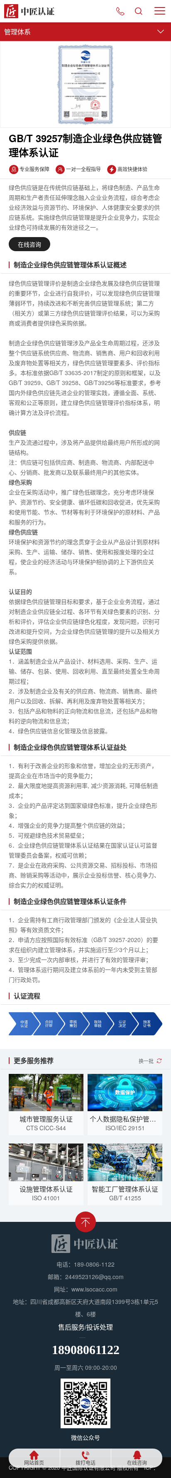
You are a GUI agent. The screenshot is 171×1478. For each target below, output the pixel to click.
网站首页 (34, 1463)
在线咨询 (137, 1463)
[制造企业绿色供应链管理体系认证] (85, 84)
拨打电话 (85, 1463)
